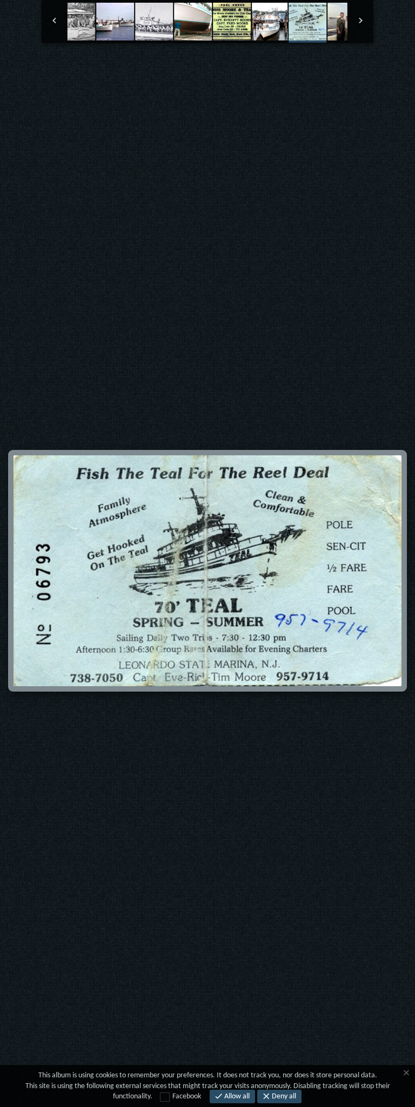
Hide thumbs (207, 70)
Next (305, 70)
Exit (143, 70)
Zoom (175, 70)
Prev (110, 70)
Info (240, 70)
